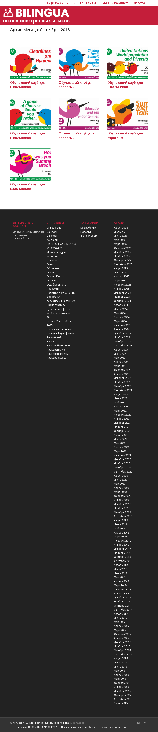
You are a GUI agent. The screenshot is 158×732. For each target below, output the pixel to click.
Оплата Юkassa (56, 276)
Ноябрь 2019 (122, 508)
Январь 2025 (121, 288)
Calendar (52, 232)
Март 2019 (120, 536)
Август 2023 (121, 349)
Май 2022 (119, 402)
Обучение (53, 268)
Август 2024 (121, 305)
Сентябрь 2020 (123, 471)
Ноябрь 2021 (122, 427)
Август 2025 (121, 268)
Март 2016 (120, 678)
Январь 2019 (121, 544)
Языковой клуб (56, 349)
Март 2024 (120, 321)
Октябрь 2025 (122, 260)
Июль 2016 (120, 662)
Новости (52, 260)
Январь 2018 (121, 593)
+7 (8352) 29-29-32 (60, 3)
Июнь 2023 (120, 354)
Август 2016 (121, 658)
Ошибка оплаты (56, 284)
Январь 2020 (121, 500)
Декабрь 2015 (122, 691)
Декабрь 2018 (122, 549)
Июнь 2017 (120, 618)
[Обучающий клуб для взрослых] (79, 63)
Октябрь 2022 (122, 386)
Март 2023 (120, 366)
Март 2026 (120, 244)
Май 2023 (119, 357)
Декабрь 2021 (122, 423)
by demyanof (76, 722)
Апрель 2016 (121, 675)
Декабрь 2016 (122, 642)
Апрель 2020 (121, 488)
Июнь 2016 (120, 666)
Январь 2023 (121, 374)
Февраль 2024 (122, 325)
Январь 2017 (121, 638)
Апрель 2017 (121, 626)
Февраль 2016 (122, 683)
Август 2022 (121, 394)
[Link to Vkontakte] (138, 723)
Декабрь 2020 (122, 459)
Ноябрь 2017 (122, 601)
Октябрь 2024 (122, 301)
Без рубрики (88, 227)
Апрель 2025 (121, 276)
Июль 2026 (120, 232)
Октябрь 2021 (122, 431)
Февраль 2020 (122, 496)
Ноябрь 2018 (122, 553)
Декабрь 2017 (122, 597)
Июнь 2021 (120, 439)
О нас (50, 264)
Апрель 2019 (121, 532)
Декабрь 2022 (122, 378)
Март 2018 (120, 585)
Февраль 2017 (122, 634)
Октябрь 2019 (122, 512)
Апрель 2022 (121, 406)
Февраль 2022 (122, 414)
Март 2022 (120, 410)
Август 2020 (121, 475)
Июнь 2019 (120, 524)
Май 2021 (119, 443)
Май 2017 (119, 622)
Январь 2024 (121, 329)
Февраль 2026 (122, 248)
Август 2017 (121, 614)
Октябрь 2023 (122, 341)
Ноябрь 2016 (122, 646)
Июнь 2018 (120, 573)
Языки (50, 341)
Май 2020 (119, 483)
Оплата (51, 272)
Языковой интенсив (59, 345)
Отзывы (51, 280)
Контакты (52, 240)
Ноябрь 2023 (122, 337)
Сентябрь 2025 (123, 264)
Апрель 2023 (121, 362)
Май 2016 (119, 670)
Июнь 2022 (120, 398)
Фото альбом (88, 235)
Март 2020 (120, 492)
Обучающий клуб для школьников (28, 84)
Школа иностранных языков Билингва (47, 722)
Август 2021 (121, 435)
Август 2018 (121, 565)
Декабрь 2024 (122, 293)
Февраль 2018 (122, 589)
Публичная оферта (58, 309)
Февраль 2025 (122, 284)
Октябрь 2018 (122, 557)
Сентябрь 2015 (123, 699)
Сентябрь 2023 (123, 345)
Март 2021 (120, 451)
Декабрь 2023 (122, 333)
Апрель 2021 (121, 447)
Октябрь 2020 (122, 467)
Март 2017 (120, 630)
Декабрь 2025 (122, 252)
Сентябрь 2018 (123, 561)
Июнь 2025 (120, 272)
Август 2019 (121, 520)
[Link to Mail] (145, 723)
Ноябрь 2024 (122, 296)
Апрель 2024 (121, 317)
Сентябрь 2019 (123, 516)
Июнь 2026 (120, 235)
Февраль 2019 (122, 540)
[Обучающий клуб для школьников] (30, 63)
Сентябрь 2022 (123, 390)
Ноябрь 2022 (122, 382)
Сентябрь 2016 (123, 654)
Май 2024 (119, 313)
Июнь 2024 (120, 309)
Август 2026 (121, 227)
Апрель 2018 (121, 581)
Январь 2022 (121, 418)
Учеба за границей (58, 313)
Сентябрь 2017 (123, 610)
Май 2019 (119, 528)
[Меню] (141, 15)
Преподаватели (56, 305)
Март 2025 (120, 280)
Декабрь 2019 (122, 504)
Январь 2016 (121, 687)
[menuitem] (87, 3)
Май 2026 (119, 240)
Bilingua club (54, 227)
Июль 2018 (120, 569)
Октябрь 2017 (122, 605)
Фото (50, 317)
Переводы (53, 288)
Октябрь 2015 (122, 695)
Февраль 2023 (122, 370)
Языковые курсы (57, 357)
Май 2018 (119, 577)
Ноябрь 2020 (122, 463)
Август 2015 (121, 703)
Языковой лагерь (57, 354)
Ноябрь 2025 (122, 256)
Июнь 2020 (120, 479)
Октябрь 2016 (122, 650)
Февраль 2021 (122, 455)
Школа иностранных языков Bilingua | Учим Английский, (60, 333)
